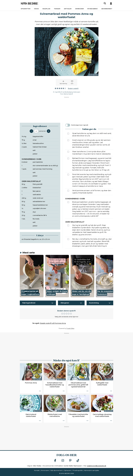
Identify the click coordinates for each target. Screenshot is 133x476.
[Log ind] (111, 3)
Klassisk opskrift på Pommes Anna (53, 323)
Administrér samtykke (91, 470)
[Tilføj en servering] (48, 131)
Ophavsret (67, 470)
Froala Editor (70, 328)
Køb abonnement (56, 470)
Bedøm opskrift (73, 88)
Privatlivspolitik (78, 470)
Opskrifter (25, 8)
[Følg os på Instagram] (63, 460)
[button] (32, 276)
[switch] (67, 125)
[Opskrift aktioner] (40, 391)
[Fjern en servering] (31, 131)
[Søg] (104, 3)
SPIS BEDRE (29, 3)
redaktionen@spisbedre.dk (96, 466)
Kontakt (37, 470)
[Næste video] (110, 274)
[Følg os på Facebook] (55, 460)
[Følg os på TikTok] (78, 460)
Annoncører (45, 470)
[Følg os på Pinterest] (70, 460)
